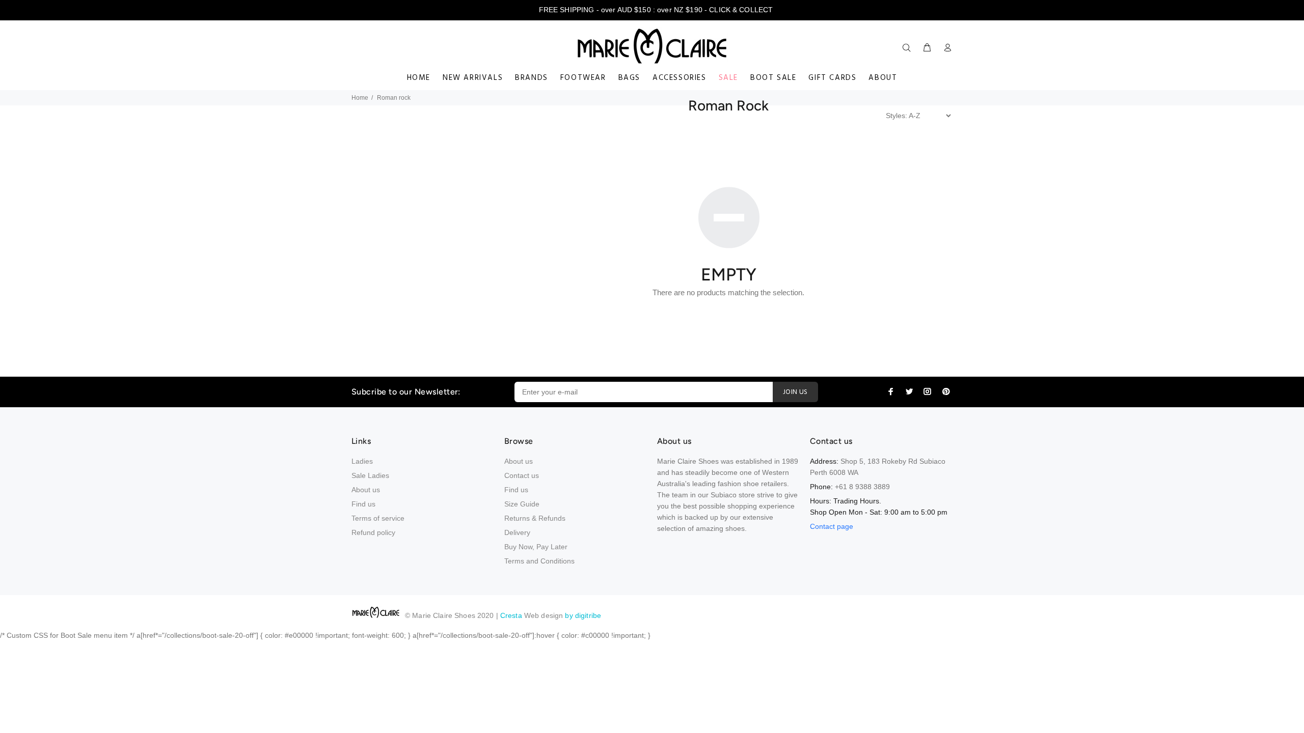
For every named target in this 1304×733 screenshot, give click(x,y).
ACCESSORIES (680, 78)
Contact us (521, 475)
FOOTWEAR (583, 78)
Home (359, 97)
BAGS (629, 78)
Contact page (831, 526)
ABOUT (882, 78)
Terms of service (377, 518)
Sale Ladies (370, 475)
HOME (418, 78)
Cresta (512, 615)
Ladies (362, 461)
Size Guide (521, 504)
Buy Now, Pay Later (535, 547)
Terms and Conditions (539, 561)
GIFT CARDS (832, 78)
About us (365, 490)
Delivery (517, 532)
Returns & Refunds (534, 518)
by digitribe (583, 615)
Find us (363, 504)
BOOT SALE (773, 78)
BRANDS (531, 78)
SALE (728, 78)
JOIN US (795, 392)
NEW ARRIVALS (473, 78)
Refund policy (373, 532)
